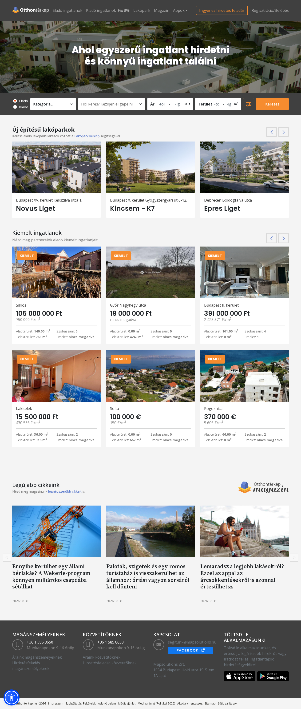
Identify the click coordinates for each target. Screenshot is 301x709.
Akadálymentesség (189, 703)
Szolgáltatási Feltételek (81, 703)
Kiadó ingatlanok (101, 10)
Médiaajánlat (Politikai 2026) (156, 703)
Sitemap (210, 703)
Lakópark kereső (86, 136)
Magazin (161, 10)
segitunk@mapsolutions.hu (192, 642)
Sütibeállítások (227, 703)
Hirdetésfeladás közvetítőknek (110, 662)
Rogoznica (213, 408)
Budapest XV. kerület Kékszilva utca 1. (49, 200)
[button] (11, 697)
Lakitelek (24, 408)
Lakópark (141, 10)
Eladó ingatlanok (67, 10)
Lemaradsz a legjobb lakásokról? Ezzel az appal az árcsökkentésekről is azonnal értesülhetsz (242, 576)
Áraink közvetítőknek (101, 657)
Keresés (272, 104)
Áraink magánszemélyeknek (37, 657)
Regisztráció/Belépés (270, 10)
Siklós (21, 305)
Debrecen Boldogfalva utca (228, 200)
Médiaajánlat (126, 703)
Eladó (23, 100)
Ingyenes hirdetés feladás (222, 10)
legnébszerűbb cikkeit (65, 491)
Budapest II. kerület (221, 305)
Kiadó (23, 107)
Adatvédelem (107, 703)
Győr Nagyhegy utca (128, 305)
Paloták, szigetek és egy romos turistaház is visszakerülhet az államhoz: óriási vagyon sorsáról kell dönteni (147, 576)
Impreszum (55, 703)
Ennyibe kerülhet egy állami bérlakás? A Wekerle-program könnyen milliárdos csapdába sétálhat (51, 576)
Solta (114, 408)
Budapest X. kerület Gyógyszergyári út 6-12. (148, 200)
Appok (179, 10)
